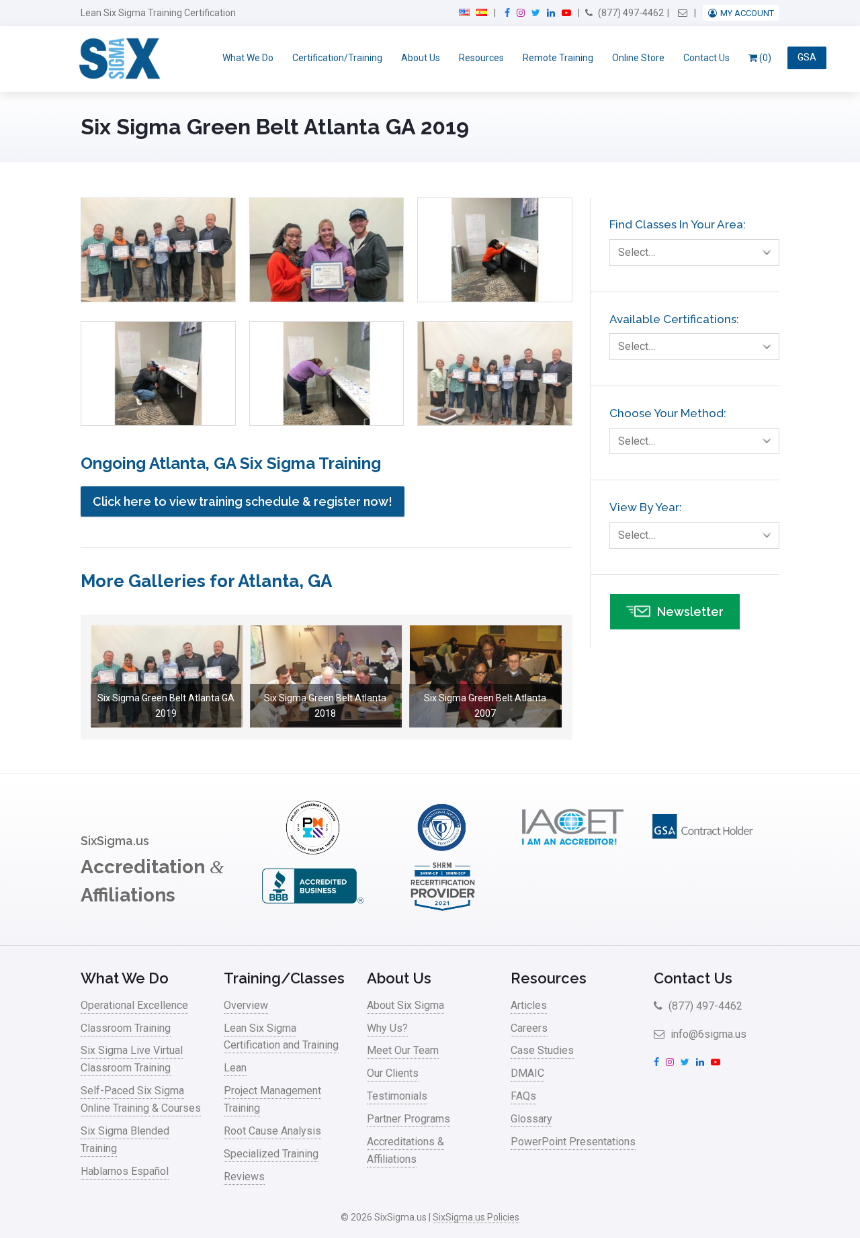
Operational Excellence (134, 1005)
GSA (807, 57)
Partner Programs (408, 1118)
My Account (747, 13)
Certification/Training (337, 57)
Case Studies (542, 1050)
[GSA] (703, 850)
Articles (529, 1005)
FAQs (523, 1096)
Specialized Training (271, 1153)
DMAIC (527, 1073)
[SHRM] (443, 909)
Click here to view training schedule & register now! (242, 501)
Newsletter (690, 612)
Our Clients (393, 1073)
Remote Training (558, 57)
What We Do (247, 57)
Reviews (244, 1176)
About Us (420, 57)
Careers (529, 1028)
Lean (235, 1067)
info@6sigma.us (707, 1034)
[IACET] (572, 850)
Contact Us (706, 57)
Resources (481, 57)
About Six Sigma (405, 1005)
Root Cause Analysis (272, 1130)
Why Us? (387, 1028)
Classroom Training (126, 1028)
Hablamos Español (125, 1171)
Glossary (531, 1118)
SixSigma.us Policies (476, 1217)
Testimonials (397, 1096)
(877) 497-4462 (630, 12)
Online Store (638, 57)
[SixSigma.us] (117, 59)
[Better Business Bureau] (312, 909)
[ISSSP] (443, 850)
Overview (246, 1005)
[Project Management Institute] (312, 850)
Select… (636, 252)
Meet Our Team (403, 1050)
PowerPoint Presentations (573, 1141)
